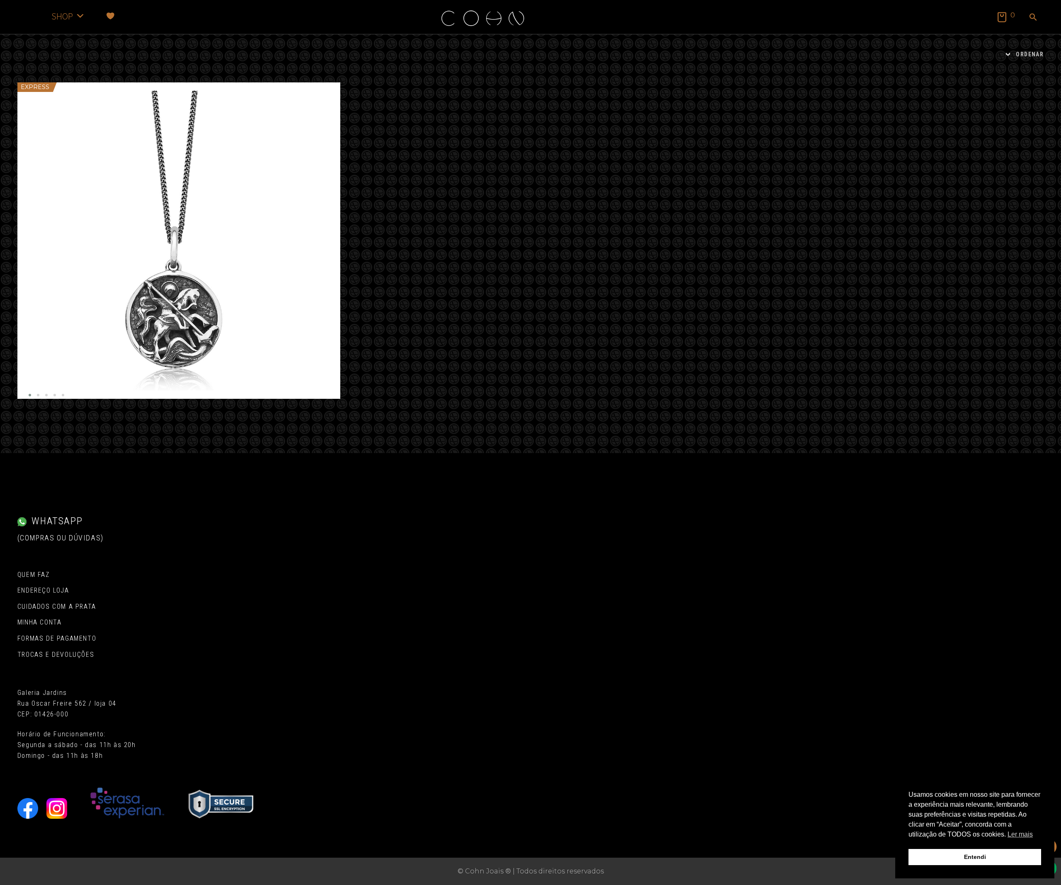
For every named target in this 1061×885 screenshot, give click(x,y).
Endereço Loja (43, 590)
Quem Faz (33, 575)
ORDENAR (1030, 54)
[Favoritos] (110, 16)
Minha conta (39, 622)
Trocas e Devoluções (55, 654)
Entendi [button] (975, 857)
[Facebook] (27, 808)
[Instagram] (56, 808)
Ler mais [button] (1020, 834)
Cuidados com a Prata (56, 606)
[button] (1033, 18)
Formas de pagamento (56, 638)
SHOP (62, 16)
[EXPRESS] (179, 241)
